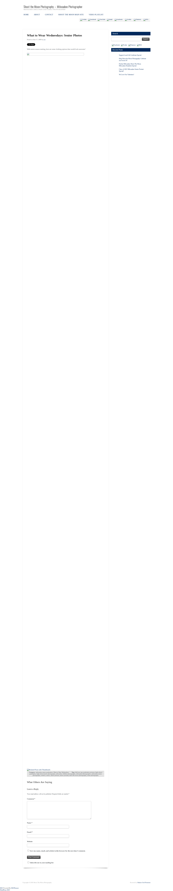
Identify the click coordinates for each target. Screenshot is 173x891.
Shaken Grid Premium (143, 882)
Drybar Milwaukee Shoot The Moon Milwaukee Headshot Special (130, 65)
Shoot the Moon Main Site (71, 15)
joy (45, 39)
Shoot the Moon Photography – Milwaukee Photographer (53, 6)
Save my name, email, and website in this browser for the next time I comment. (57, 851)
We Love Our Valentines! (126, 74)
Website (30, 841)
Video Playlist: (96, 15)
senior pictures (55, 775)
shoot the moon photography (77, 775)
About (37, 15)
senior (48, 775)
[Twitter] (83, 20)
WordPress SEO (5, 890)
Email (30, 832)
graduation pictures (89, 772)
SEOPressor (15, 888)
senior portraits (64, 775)
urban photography (93, 775)
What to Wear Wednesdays (61, 772)
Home (26, 15)
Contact (49, 15)
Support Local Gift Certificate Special (130, 55)
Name (29, 823)
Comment (31, 799)
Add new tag (79, 772)
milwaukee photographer (83, 774)
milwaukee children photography (65, 774)
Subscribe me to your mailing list (41, 863)
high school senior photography (46, 774)
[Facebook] (92, 20)
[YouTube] (101, 20)
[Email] (109, 20)
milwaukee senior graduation (44, 772)
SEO (1, 888)
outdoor (43, 775)
